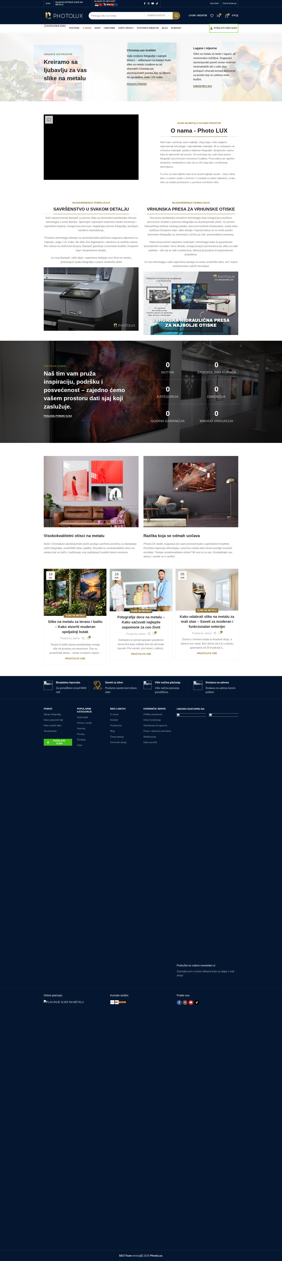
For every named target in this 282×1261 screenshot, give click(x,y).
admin (76, 638)
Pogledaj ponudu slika (58, 416)
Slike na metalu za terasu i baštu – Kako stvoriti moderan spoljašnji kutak (75, 627)
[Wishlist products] (212, 15)
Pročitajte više (75, 658)
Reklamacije (149, 736)
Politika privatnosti (152, 714)
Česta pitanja (117, 736)
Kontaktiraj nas (202, 86)
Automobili (82, 717)
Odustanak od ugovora (155, 725)
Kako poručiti (150, 742)
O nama (114, 714)
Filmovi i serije (84, 722)
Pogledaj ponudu (137, 84)
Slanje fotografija (52, 714)
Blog (112, 731)
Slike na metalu (75, 615)
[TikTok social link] (157, 3)
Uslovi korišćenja (152, 720)
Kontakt (114, 720)
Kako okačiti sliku (52, 725)
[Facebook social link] (145, 3)
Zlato (79, 745)
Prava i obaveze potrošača (157, 731)
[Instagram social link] (148, 3)
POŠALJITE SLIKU (59, 742)
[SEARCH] (176, 15)
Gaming (81, 728)
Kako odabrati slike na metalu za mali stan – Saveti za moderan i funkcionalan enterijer (207, 622)
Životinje (81, 739)
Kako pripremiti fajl (53, 720)
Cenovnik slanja (118, 742)
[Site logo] (64, 15)
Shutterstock (50, 731)
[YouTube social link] (152, 3)
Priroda (81, 734)
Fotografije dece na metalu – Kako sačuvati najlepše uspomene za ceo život (141, 622)
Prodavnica (116, 725)
